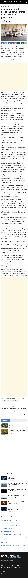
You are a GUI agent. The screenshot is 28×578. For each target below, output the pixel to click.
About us (3, 567)
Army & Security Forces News (11, 398)
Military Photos (12, 565)
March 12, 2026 (12, 498)
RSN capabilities (4, 542)
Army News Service (6, 20)
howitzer (4, 400)
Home (2, 6)
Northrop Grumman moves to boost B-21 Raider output (17, 490)
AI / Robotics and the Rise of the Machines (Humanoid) (14, 537)
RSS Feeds (19, 565)
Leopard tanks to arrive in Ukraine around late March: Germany (17, 430)
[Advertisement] (14, 337)
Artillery (22, 398)
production (15, 400)
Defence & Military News (10, 6)
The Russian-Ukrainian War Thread (9, 520)
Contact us (17, 567)
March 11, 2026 (12, 511)
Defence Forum (4, 565)
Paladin (9, 400)
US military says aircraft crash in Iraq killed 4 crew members (17, 484)
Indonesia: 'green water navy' (8, 531)
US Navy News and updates (7, 528)
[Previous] (13, 438)
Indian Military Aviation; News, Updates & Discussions (13, 545)
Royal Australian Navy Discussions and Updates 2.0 (13, 534)
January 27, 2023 (13, 433)
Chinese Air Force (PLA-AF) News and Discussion (12, 540)
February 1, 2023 (13, 427)
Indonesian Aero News (6, 523)
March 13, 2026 (12, 480)
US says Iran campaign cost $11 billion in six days (16, 502)
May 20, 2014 (17, 20)
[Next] (15, 438)
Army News (18, 6)
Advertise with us (10, 567)
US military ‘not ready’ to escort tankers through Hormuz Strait (16, 496)
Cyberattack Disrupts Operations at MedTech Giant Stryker (17, 508)
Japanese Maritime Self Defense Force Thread (12, 525)
